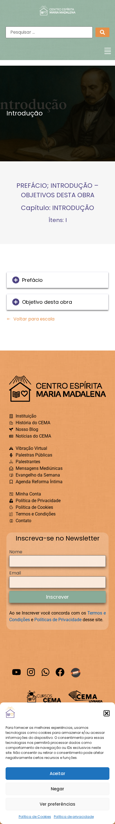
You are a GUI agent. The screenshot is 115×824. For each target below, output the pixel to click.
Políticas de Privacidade (58, 619)
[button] (106, 713)
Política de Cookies (35, 816)
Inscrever (57, 596)
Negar (57, 789)
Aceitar (57, 773)
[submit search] (102, 32)
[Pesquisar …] (49, 32)
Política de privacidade (74, 816)
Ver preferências (57, 804)
